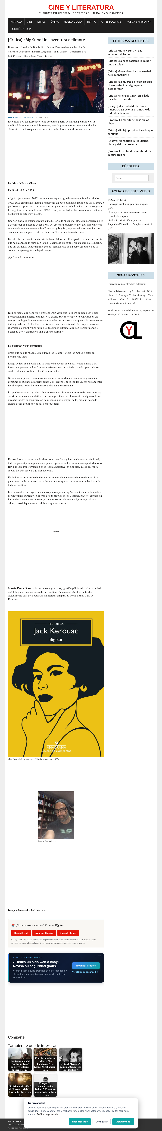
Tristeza (48, 56)
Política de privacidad (20, 1125)
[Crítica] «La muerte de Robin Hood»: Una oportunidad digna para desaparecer (130, 85)
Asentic (24, 1128)
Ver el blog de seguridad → (85, 972)
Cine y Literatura (23, 117)
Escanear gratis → (86, 965)
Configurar (102, 1121)
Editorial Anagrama (41, 51)
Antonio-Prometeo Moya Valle (62, 47)
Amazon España (44, 933)
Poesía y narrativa (139, 21)
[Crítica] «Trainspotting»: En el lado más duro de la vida (128, 97)
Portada (16, 21)
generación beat (78, 51)
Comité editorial (22, 29)
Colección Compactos (19, 51)
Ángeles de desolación (32, 47)
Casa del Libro (68, 933)
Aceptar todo (123, 1121)
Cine (29, 21)
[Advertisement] (56, 156)
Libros (41, 21)
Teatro (91, 21)
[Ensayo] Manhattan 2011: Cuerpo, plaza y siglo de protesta (128, 142)
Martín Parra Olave (33, 56)
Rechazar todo (80, 1121)
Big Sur (82, 47)
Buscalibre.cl (21, 933)
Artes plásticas (111, 21)
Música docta (73, 21)
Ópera (55, 21)
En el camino (61, 51)
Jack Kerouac (15, 56)
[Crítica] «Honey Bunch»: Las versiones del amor (125, 52)
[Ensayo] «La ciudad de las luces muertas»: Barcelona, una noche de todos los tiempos (129, 109)
